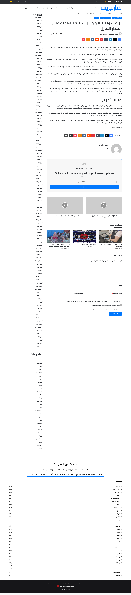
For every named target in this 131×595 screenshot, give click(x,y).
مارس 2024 (39, 96)
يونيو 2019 (39, 267)
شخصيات (40, 417)
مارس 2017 (39, 305)
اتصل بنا (17, 2)
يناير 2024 (39, 103)
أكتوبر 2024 (39, 74)
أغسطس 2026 (38, 17)
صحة (41, 420)
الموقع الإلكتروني (78, 293)
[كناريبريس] (111, 8)
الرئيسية (117, 14)
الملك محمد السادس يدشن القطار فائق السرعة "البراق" (65, 470)
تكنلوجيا (40, 382)
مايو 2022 (39, 160)
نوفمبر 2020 (39, 214)
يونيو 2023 (39, 119)
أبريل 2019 (39, 274)
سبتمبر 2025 (39, 52)
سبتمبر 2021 (39, 182)
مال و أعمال (54, 8)
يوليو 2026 (39, 21)
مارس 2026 (39, 33)
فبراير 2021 (39, 204)
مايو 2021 (40, 195)
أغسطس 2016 (38, 327)
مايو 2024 (39, 90)
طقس (40, 426)
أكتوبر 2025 (39, 49)
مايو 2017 (40, 299)
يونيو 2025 (39, 62)
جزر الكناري (28, 8)
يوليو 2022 (39, 153)
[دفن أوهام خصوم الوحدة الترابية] (84, 236)
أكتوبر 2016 (39, 321)
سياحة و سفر (38, 411)
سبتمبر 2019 (39, 258)
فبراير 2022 (39, 169)
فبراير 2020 (39, 242)
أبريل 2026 (39, 30)
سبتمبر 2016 (39, 324)
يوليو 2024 (39, 84)
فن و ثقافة (37, 8)
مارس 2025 (39, 71)
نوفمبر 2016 (39, 318)
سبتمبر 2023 (39, 109)
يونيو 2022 (39, 157)
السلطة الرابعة (110, 14)
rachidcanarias (114, 34)
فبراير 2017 (39, 308)
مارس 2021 (39, 201)
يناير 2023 (39, 134)
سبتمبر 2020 (39, 220)
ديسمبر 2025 (38, 43)
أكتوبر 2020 (39, 217)
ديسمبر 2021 (39, 176)
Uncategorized (38, 360)
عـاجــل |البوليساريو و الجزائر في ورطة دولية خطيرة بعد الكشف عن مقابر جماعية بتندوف (65, 474)
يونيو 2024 (39, 87)
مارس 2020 (39, 239)
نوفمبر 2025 (39, 46)
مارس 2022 (39, 166)
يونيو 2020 (39, 229)
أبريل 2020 (39, 236)
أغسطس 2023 (38, 112)
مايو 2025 (39, 65)
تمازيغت (40, 385)
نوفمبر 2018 (39, 277)
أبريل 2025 (39, 68)
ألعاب (41, 366)
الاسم (120, 285)
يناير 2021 (39, 207)
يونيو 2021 (39, 191)
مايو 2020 (39, 233)
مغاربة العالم (71, 8)
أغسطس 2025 (38, 55)
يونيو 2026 (39, 24)
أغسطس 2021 (38, 185)
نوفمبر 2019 (39, 252)
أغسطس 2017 (38, 289)
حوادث (80, 8)
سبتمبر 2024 (39, 78)
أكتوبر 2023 (39, 106)
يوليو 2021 (39, 188)
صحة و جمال (39, 423)
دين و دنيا (39, 401)
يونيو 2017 (39, 296)
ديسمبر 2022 (38, 138)
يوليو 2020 (39, 226)
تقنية (40, 379)
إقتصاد (46, 8)
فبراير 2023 (39, 131)
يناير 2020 (39, 245)
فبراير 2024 (39, 100)
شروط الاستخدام (25, 2)
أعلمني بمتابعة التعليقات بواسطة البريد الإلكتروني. (106, 305)
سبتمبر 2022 (39, 147)
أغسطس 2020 (38, 223)
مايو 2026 (39, 27)
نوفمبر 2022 (39, 141)
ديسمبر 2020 (38, 210)
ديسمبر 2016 (39, 315)
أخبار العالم (39, 363)
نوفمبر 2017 (39, 280)
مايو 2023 (39, 122)
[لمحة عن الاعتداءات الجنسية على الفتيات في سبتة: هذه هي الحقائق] (58, 236)
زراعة (41, 408)
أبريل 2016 (39, 340)
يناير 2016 (39, 346)
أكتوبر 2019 (39, 255)
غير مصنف (39, 430)
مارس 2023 (39, 128)
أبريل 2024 (39, 93)
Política (40, 357)
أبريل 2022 (39, 163)
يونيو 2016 (39, 334)
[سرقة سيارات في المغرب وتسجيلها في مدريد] (110, 236)
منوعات (40, 449)
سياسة (95, 8)
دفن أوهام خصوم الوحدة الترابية (86, 244)
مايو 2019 (40, 271)
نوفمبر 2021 (39, 179)
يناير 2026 (39, 40)
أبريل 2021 (39, 198)
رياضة (41, 404)
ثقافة (40, 389)
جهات (62, 8)
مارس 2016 (39, 343)
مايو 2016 (40, 337)
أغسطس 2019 (38, 261)
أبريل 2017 (39, 302)
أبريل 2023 (39, 125)
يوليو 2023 (39, 115)
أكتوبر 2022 (39, 144)
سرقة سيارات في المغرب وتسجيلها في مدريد (111, 245)
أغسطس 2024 (38, 81)
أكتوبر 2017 (39, 283)
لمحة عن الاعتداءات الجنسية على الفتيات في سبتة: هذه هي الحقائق (59, 245)
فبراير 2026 (39, 36)
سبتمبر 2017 (39, 286)
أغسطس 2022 (38, 150)
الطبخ (40, 376)
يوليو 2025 (39, 59)
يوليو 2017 (39, 293)
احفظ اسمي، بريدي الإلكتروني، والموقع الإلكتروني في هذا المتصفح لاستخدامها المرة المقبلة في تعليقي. (92, 301)
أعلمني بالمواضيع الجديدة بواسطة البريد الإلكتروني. (106, 309)
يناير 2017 (39, 312)
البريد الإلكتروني (117, 293)
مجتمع (88, 8)
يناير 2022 (39, 172)
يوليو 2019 (39, 264)
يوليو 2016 (39, 331)
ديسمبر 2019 (39, 248)
